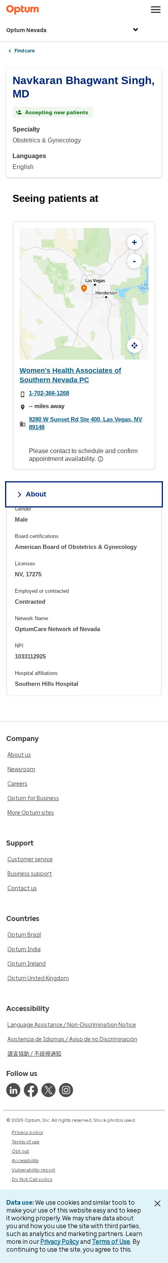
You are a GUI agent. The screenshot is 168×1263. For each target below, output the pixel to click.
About (36, 494)
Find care (24, 51)
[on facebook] (31, 1090)
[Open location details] (84, 289)
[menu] (156, 10)
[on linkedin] (13, 1090)
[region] (84, 601)
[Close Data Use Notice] (158, 1203)
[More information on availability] (101, 459)
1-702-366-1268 (49, 393)
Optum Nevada (26, 30)
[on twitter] (48, 1090)
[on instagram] (66, 1090)
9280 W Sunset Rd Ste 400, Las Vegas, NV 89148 (85, 423)
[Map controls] (134, 345)
